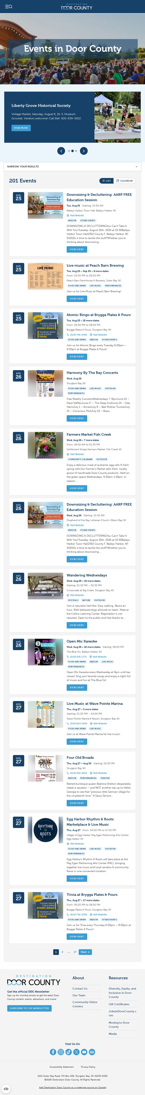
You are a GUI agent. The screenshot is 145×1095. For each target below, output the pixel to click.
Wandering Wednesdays (87, 575)
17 (75, 952)
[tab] (69, 151)
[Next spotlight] (84, 151)
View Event (77, 249)
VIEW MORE (21, 127)
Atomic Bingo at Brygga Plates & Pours (99, 315)
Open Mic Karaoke (82, 641)
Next (83, 952)
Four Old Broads (80, 758)
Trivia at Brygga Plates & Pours (92, 895)
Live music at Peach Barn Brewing (95, 265)
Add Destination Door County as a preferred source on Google (72, 1087)
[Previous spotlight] (61, 151)
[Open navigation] (8, 6)
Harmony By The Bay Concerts (92, 373)
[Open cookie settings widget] (6, 1089)
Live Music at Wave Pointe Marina (95, 704)
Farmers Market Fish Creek (89, 434)
